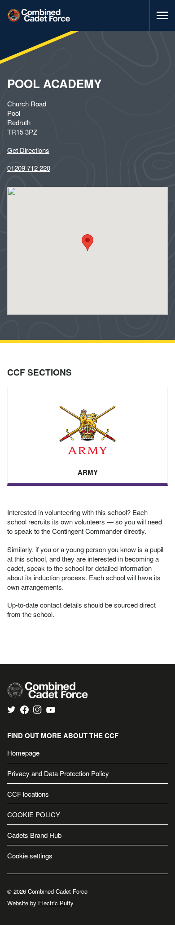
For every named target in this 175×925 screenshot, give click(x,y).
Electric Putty (56, 903)
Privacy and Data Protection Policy (58, 773)
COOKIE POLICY (33, 814)
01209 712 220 (28, 168)
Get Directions (28, 150)
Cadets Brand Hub (34, 835)
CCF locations (28, 793)
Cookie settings (29, 855)
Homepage (23, 752)
